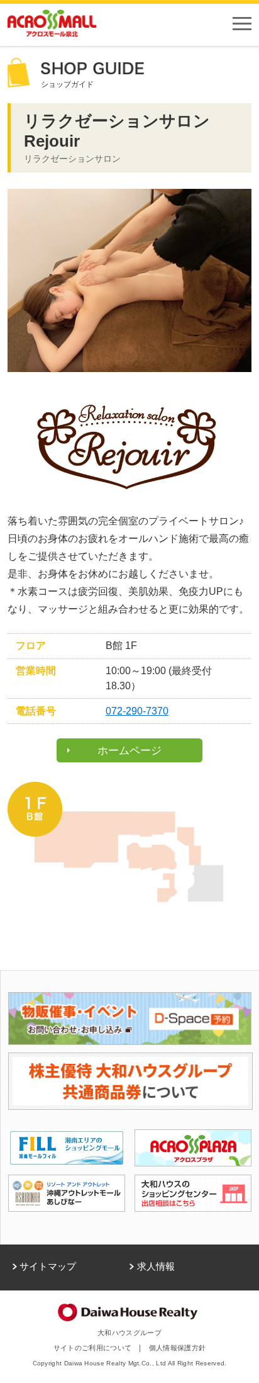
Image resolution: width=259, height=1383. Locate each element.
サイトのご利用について (92, 1348)
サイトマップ (47, 1267)
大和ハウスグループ (129, 1332)
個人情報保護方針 (177, 1348)
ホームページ (129, 750)
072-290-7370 (137, 711)
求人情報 (156, 1267)
